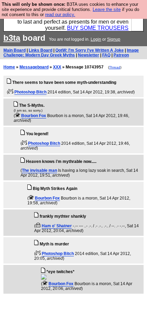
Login (96, 39)
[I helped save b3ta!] (10, 92)
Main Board (14, 50)
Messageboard (34, 67)
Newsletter (88, 55)
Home (9, 67)
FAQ (106, 55)
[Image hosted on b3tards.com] (43, 278)
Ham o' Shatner (57, 226)
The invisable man (39, 170)
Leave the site (107, 9)
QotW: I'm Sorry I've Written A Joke (89, 50)
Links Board (40, 50)
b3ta (11, 37)
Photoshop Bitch (30, 92)
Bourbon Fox (33, 115)
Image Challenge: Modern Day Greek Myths (71, 53)
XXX (57, 67)
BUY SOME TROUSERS (98, 28)
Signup (113, 39)
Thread (114, 67)
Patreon (121, 55)
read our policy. (60, 14)
